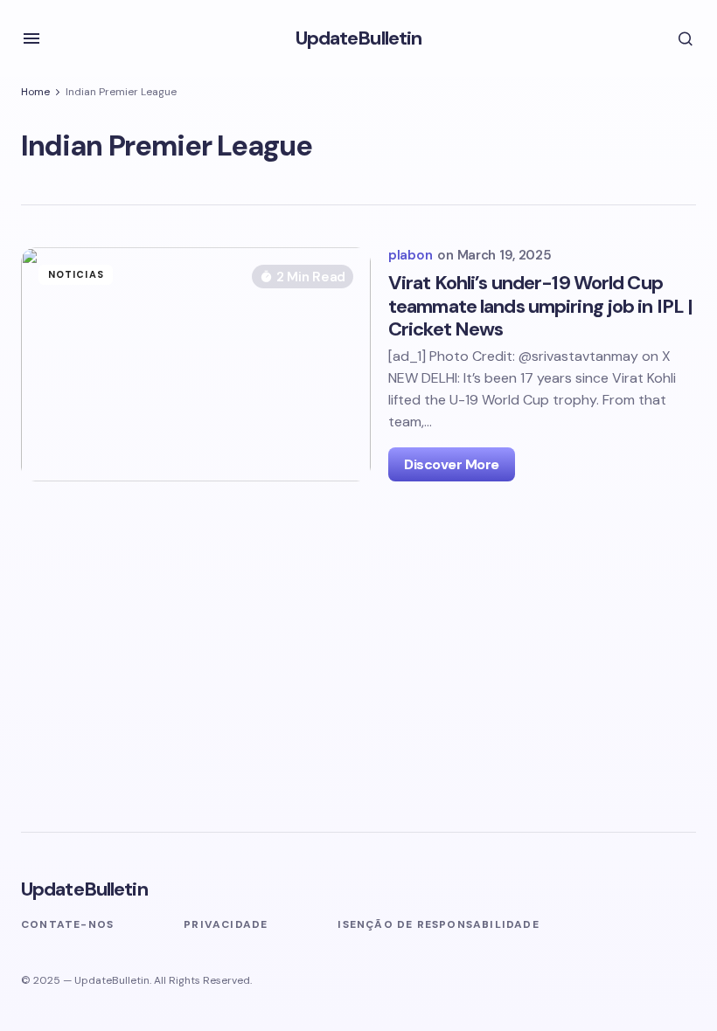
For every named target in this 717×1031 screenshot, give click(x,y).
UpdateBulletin (359, 38)
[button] (31, 38)
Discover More (451, 464)
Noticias (76, 274)
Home (35, 92)
